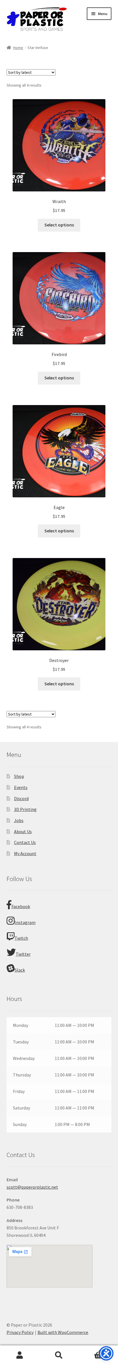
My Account (25, 853)
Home (18, 47)
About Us (23, 831)
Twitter (23, 954)
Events (20, 787)
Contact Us (25, 842)
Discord (21, 798)
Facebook (20, 906)
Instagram (25, 922)
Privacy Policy (20, 1332)
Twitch (21, 938)
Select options (59, 225)
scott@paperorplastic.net (32, 1187)
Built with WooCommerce (63, 1332)
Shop (19, 776)
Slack (20, 970)
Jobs (18, 820)
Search (58, 1355)
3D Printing (25, 809)
